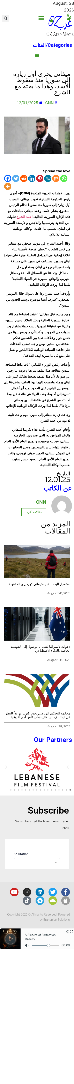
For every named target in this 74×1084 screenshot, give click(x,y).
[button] (41, 18)
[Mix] (55, 178)
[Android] (53, 900)
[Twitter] (15, 178)
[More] (7, 186)
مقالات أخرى (33, 512)
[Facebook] (7, 178)
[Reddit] (23, 178)
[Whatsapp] (63, 178)
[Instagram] (27, 892)
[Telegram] (40, 900)
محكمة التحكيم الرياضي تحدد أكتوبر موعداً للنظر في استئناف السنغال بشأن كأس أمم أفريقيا (37, 715)
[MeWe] (47, 178)
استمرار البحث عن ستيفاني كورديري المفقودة (39, 584)
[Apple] (65, 900)
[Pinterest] (39, 178)
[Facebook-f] (65, 892)
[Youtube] (14, 892)
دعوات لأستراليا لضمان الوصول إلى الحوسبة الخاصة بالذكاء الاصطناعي (40, 648)
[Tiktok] (27, 900)
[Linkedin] (31, 178)
